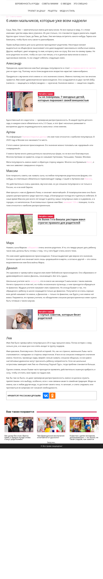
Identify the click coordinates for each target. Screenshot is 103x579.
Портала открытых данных (34, 136)
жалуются (34, 281)
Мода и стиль (67, 10)
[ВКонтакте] (46, 396)
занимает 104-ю (70, 202)
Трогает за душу (36, 10)
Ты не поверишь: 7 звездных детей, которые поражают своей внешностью (63, 98)
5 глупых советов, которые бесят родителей (59, 316)
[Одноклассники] (52, 396)
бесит (89, 162)
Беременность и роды (27, 3)
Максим (88, 178)
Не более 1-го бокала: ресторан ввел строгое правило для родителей (61, 221)
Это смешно (80, 3)
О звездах (66, 3)
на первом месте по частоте (83, 68)
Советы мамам (50, 3)
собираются (33, 247)
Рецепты (52, 10)
